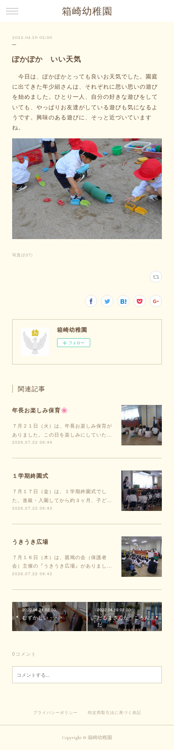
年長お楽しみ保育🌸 (40, 410)
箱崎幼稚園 (87, 11)
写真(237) (22, 255)
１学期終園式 (30, 475)
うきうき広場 (30, 541)
